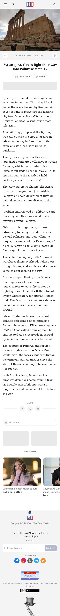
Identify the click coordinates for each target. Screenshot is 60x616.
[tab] (25, 598)
